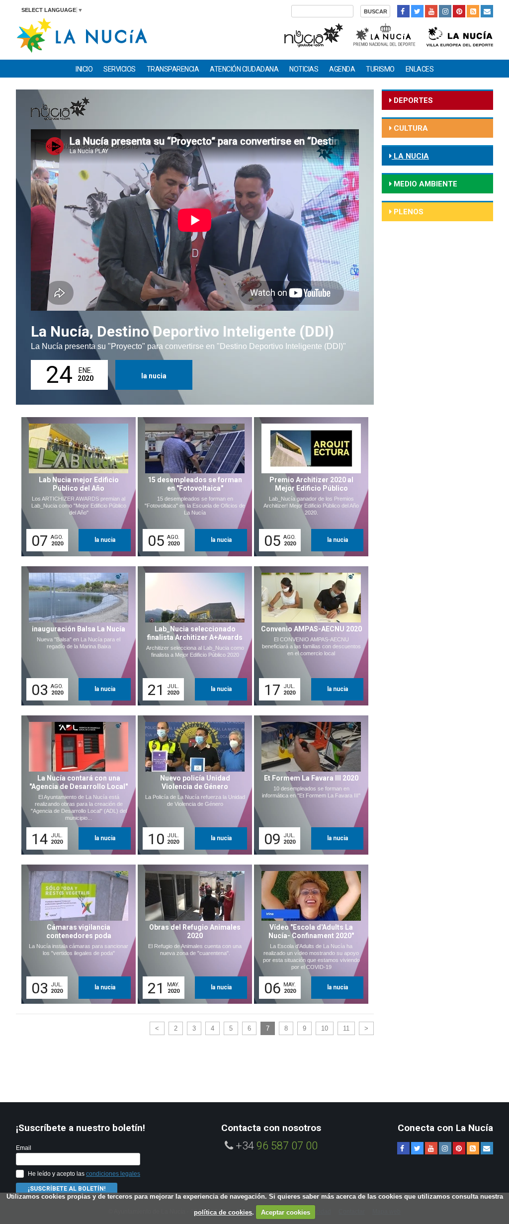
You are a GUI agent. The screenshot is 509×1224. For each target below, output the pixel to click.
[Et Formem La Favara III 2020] (307, 785)
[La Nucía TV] (312, 34)
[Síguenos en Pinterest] (459, 11)
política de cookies (223, 1212)
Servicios (119, 69)
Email (23, 1147)
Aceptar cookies (285, 1212)
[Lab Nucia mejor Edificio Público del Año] (75, 486)
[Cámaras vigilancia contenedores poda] (75, 934)
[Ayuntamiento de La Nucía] (82, 34)
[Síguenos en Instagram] (445, 11)
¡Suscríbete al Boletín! (66, 1188)
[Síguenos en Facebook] (403, 11)
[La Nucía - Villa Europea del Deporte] (459, 34)
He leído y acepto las (84, 1173)
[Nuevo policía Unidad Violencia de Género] (191, 785)
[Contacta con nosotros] (487, 11)
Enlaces (420, 69)
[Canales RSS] (473, 11)
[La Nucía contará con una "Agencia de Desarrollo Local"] (75, 785)
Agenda (342, 69)
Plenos (408, 211)
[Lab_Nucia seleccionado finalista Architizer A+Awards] (191, 635)
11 (346, 1028)
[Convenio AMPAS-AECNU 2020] (307, 635)
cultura (410, 128)
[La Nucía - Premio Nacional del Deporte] (385, 34)
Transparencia (173, 69)
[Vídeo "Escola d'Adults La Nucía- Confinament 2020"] (307, 934)
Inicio (84, 69)
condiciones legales (113, 1173)
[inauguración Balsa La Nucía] (75, 635)
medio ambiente (424, 183)
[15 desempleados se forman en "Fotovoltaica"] (191, 486)
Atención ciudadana (244, 69)
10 (324, 1028)
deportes (412, 100)
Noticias (303, 69)
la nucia (154, 376)
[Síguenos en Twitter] (417, 11)
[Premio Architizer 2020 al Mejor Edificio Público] (307, 486)
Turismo (380, 69)
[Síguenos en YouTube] (431, 11)
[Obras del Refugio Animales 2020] (191, 934)
